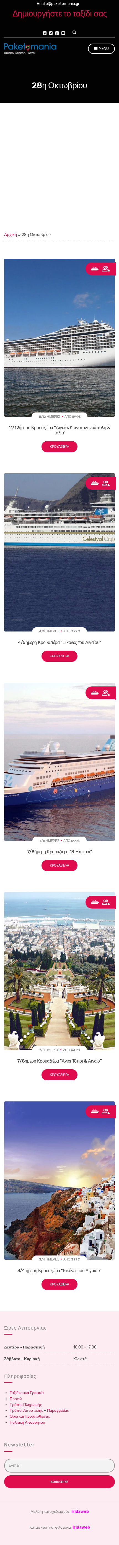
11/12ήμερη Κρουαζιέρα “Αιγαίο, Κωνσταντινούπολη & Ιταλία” (59, 430)
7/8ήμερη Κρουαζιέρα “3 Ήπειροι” (59, 851)
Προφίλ (16, 1398)
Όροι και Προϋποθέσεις (30, 1416)
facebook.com (45, 33)
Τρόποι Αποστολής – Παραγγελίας (39, 1410)
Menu (103, 48)
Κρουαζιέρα (59, 447)
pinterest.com (57, 33)
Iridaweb (80, 1511)
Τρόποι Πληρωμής (26, 1404)
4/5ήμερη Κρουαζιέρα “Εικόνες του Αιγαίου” (59, 642)
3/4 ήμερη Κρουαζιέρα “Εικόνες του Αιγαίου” (59, 1270)
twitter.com (51, 33)
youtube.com (63, 33)
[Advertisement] (59, 165)
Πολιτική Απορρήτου (27, 1422)
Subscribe (59, 1482)
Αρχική (10, 234)
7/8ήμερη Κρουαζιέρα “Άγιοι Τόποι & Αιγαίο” (59, 1061)
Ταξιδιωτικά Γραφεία (27, 1392)
